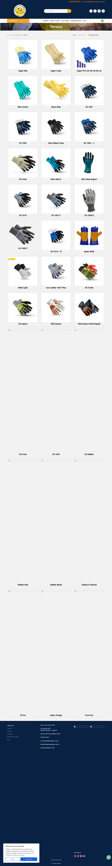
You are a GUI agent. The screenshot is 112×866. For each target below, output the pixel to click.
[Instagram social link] (95, 11)
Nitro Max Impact (89, 179)
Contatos (9, 728)
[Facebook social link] (91, 11)
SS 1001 (89, 107)
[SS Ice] (22, 651)
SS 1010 (23, 215)
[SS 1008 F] (22, 233)
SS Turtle (89, 288)
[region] (21, 853)
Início (8, 35)
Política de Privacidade (12, 737)
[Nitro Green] (22, 90)
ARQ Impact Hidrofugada (89, 324)
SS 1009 (56, 454)
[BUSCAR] (69, 11)
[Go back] (48, 26)
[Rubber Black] (56, 521)
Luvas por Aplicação (16, 35)
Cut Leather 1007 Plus (56, 288)
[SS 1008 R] (89, 199)
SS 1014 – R (56, 251)
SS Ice (23, 715)
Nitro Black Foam (56, 143)
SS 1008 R (89, 215)
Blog (8, 739)
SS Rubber (89, 454)
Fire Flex (23, 179)
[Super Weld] (89, 235)
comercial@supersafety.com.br (49, 741)
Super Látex (56, 71)
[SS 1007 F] (56, 199)
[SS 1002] (22, 126)
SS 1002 (23, 143)
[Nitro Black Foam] (56, 126)
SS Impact (22, 324)
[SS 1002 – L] (89, 126)
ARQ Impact (56, 324)
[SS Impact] (22, 307)
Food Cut (89, 715)
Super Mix (22, 71)
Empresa (9, 731)
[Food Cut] (89, 651)
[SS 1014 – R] (56, 235)
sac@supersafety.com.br (47, 748)
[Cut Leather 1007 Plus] (56, 271)
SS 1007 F (56, 215)
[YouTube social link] (99, 11)
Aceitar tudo (29, 859)
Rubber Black (56, 585)
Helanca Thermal (89, 585)
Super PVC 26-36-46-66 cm (89, 71)
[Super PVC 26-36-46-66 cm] (89, 54)
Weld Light (23, 288)
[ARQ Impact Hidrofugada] (89, 307)
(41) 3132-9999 (75, 1)
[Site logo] (20, 11)
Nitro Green (23, 107)
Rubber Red (23, 585)
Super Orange (56, 715)
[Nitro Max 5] (56, 162)
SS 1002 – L (89, 143)
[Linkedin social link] (103, 11)
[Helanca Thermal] (89, 521)
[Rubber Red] (22, 521)
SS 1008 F (22, 248)
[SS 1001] (89, 90)
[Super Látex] (56, 54)
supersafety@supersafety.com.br (50, 744)
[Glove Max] (56, 90)
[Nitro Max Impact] (89, 162)
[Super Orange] (56, 651)
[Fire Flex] (22, 162)
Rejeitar (13, 859)
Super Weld (89, 251)
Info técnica (10, 734)
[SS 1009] (56, 390)
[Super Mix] (22, 54)
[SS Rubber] (89, 390)
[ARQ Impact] (56, 307)
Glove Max (56, 107)
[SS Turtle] (89, 271)
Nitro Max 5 (56, 179)
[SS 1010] (22, 199)
